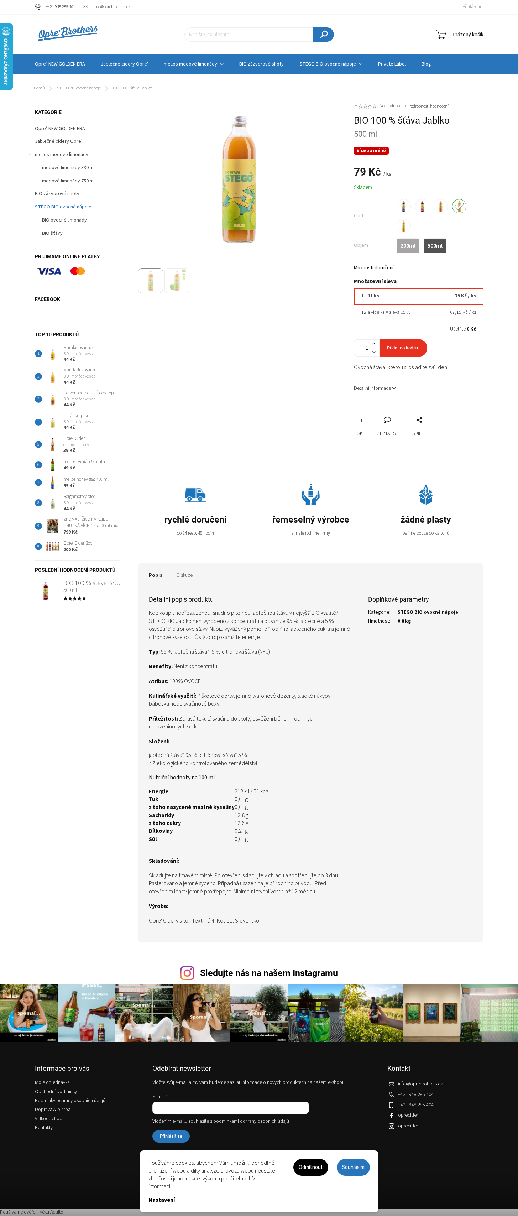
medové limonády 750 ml (68, 181)
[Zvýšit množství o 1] (373, 344)
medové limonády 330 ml (68, 167)
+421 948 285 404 (416, 1094)
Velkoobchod (48, 1118)
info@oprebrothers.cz (420, 1083)
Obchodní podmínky (56, 1091)
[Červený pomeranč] (441, 206)
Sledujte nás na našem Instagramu (269, 973)
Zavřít (397, 412)
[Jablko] (459, 206)
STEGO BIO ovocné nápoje (63, 207)
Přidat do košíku (403, 347)
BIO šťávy (52, 233)
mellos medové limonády (61, 154)
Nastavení (161, 1200)
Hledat (323, 34)
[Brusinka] (422, 206)
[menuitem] (60, 64)
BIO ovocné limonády (64, 220)
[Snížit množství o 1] (373, 352)
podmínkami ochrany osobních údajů (251, 1121)
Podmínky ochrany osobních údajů (70, 1100)
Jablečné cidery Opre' (58, 141)
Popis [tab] (155, 575)
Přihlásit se (171, 1136)
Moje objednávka (52, 1082)
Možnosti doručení (373, 268)
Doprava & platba (52, 1109)
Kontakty (44, 1127)
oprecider (408, 1115)
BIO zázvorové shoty (57, 193)
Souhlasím (353, 1167)
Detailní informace (372, 388)
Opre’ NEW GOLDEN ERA (60, 128)
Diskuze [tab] (185, 575)
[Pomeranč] (404, 226)
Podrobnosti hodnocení (429, 106)
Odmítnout (311, 1167)
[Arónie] (404, 206)
